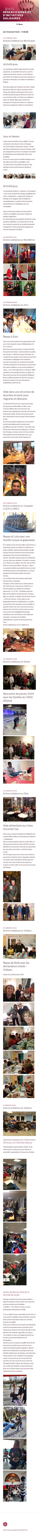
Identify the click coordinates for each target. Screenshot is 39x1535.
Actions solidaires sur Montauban (19, 41)
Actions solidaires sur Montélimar (19, 240)
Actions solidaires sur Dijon (16, 793)
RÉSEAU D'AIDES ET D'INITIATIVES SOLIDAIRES (17, 15)
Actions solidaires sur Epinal (16, 661)
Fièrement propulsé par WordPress (15, 1530)
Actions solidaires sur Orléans (17, 930)
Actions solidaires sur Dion (15, 305)
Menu (21, 24)
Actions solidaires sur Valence (17, 1108)
